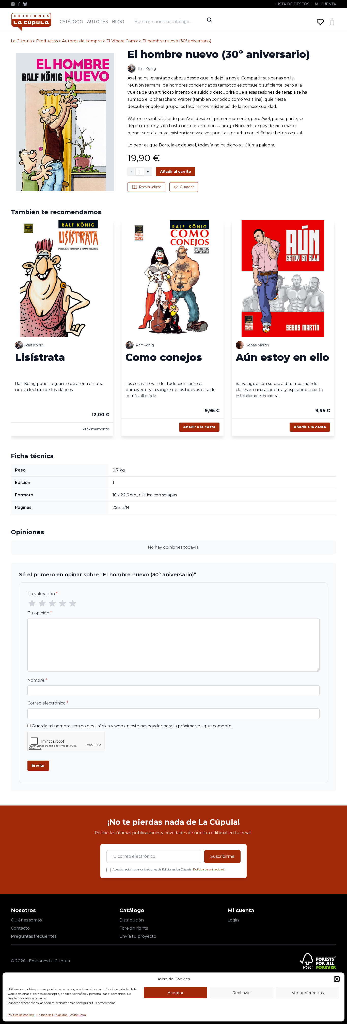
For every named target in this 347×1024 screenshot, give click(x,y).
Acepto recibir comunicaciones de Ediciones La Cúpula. (168, 869)
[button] (336, 979)
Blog (118, 21)
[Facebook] (19, 4)
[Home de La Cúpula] (31, 22)
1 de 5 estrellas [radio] (32, 603)
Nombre (37, 680)
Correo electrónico (47, 703)
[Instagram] (13, 4)
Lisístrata (40, 357)
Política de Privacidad (52, 1015)
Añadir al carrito (175, 171)
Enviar (38, 765)
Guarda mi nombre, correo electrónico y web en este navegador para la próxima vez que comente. (132, 726)
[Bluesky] (25, 4)
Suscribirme (222, 856)
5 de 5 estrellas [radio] (72, 603)
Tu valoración (42, 593)
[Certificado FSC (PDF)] (318, 961)
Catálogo (71, 21)
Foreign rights (133, 928)
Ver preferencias (308, 992)
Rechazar (241, 992)
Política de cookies (21, 1015)
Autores (97, 21)
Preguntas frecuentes (33, 936)
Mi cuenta (325, 4)
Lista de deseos (292, 4)
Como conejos (163, 357)
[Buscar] (210, 20)
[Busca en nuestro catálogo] (169, 21)
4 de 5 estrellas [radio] (62, 603)
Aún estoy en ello (282, 357)
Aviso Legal (78, 1015)
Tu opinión (39, 613)
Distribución (131, 920)
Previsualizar (150, 187)
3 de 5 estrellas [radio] (52, 603)
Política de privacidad (208, 869)
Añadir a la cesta (199, 427)
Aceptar (175, 992)
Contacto (20, 928)
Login (233, 920)
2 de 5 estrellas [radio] (42, 603)
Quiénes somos (26, 920)
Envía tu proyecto (137, 936)
